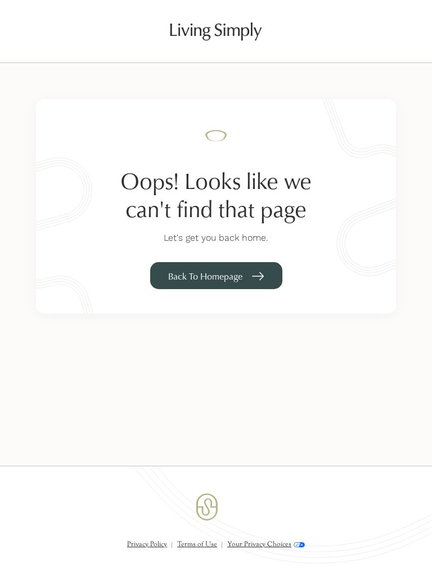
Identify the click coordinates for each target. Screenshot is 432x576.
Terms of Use (197, 544)
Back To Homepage (205, 276)
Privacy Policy (147, 544)
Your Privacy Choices (259, 545)
